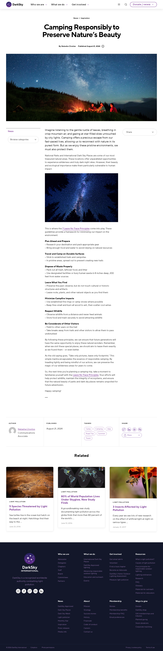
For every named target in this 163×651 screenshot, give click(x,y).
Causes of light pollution (145, 563)
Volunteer (114, 563)
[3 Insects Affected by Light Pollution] (133, 482)
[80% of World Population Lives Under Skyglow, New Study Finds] (81, 477)
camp (88, 429)
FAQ (137, 582)
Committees (63, 577)
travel (88, 438)
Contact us (88, 632)
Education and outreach (93, 577)
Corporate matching (144, 627)
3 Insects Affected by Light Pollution (129, 508)
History (87, 617)
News (75, 18)
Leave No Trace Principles (86, 375)
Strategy (87, 610)
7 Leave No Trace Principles (76, 228)
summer (101, 433)
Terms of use (150, 648)
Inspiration (85, 18)
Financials (88, 621)
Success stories (90, 614)
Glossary (139, 586)
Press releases (63, 628)
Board (60, 574)
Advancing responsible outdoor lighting (93, 572)
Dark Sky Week (64, 614)
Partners (61, 581)
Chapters (61, 566)
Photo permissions (48, 648)
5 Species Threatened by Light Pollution (28, 508)
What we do (58, 4)
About (87, 601)
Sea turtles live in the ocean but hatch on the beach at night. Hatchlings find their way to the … (29, 518)
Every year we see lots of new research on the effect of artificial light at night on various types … (133, 519)
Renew (112, 606)
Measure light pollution (119, 580)
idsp (109, 429)
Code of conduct (90, 624)
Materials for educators (145, 593)
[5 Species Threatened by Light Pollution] (29, 482)
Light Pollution (17, 502)
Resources (140, 554)
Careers (87, 628)
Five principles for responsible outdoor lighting (144, 568)
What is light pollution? (145, 559)
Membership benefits (118, 610)
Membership (116, 601)
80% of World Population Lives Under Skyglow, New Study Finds (80, 500)
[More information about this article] (102, 46)
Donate (138, 606)
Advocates (62, 559)
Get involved (79, 4)
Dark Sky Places (64, 610)
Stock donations (142, 623)
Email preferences (117, 617)
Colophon (33, 648)
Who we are (37, 4)
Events (86, 581)
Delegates (62, 563)
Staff (60, 570)
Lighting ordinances (144, 575)
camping (99, 429)
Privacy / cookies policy (133, 648)
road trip (90, 433)
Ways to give (142, 601)
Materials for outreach (145, 589)
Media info (62, 632)
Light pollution (64, 617)
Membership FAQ (117, 614)
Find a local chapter (118, 566)
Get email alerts (116, 559)
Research (139, 578)
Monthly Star (63, 621)
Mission (87, 606)
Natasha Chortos (68, 46)
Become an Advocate (118, 570)
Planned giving (141, 619)
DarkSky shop (141, 610)
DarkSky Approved (65, 606)
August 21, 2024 (89, 46)
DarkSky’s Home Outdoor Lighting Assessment (120, 575)
